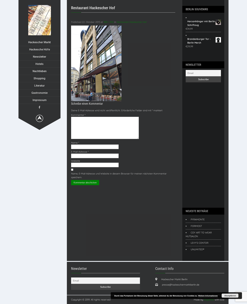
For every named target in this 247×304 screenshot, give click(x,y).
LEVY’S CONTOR (199, 242)
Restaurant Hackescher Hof (132, 22)
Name (75, 142)
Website (75, 160)
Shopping (39, 78)
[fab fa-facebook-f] (39, 107)
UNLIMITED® (197, 249)
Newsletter (39, 56)
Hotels (39, 64)
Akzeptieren (230, 295)
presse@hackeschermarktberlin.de (180, 284)
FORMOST (196, 226)
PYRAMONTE (198, 219)
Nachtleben (40, 71)
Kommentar (78, 114)
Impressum (40, 100)
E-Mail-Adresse (80, 151)
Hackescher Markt (39, 42)
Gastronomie (39, 92)
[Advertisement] (199, 144)
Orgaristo (209, 299)
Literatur (39, 85)
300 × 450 (109, 22)
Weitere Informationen (208, 295)
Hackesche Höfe (39, 49)
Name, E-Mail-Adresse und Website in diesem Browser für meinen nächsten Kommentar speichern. (119, 175)
